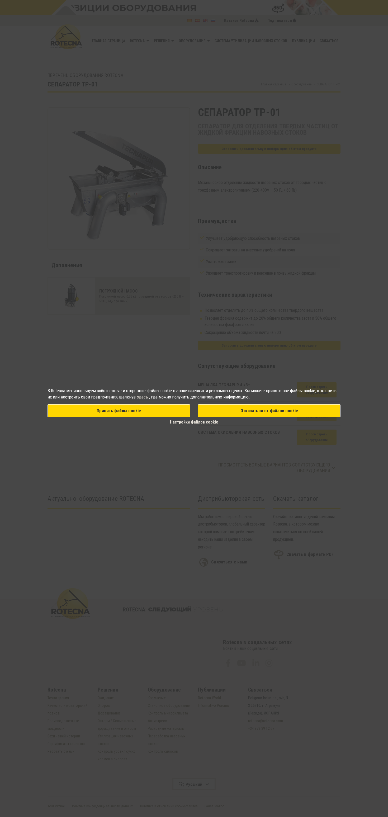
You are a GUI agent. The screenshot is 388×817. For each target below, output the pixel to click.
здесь (143, 397)
